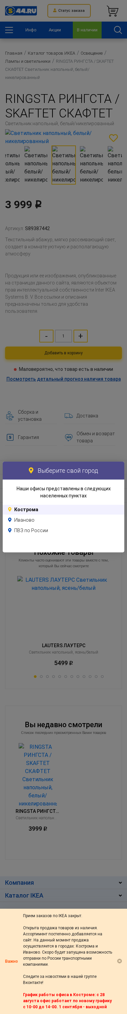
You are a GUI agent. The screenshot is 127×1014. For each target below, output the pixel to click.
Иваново (24, 520)
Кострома (26, 509)
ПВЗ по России (31, 530)
